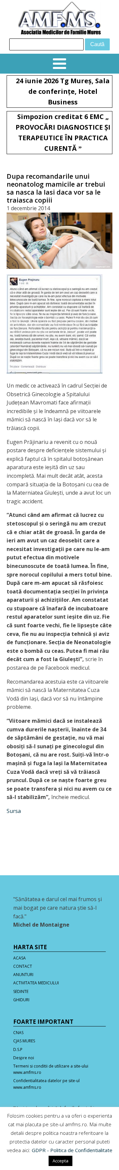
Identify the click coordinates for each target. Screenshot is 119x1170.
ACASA (19, 958)
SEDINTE (20, 991)
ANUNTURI (23, 974)
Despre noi (23, 1058)
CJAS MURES (24, 1041)
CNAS (18, 1032)
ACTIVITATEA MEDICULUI (36, 983)
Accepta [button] (60, 1161)
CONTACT (22, 966)
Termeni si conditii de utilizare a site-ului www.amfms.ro (50, 1069)
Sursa (14, 811)
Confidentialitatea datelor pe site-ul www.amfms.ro (46, 1084)
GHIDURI (21, 1000)
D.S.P (17, 1049)
